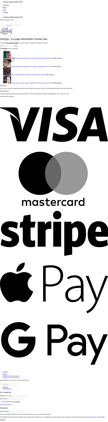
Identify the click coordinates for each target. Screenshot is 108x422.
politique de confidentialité (97, 417)
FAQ (4, 10)
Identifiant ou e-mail (6, 395)
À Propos (6, 5)
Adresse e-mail (4, 411)
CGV (4, 373)
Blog (4, 7)
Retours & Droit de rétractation (11, 376)
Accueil (5, 387)
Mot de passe (4, 398)
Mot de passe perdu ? (6, 404)
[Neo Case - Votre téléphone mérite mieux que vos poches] (7, 20)
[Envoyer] (0, 47)
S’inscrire (3, 419)
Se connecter (17, 401)
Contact (5, 12)
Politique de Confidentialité (10, 377)
